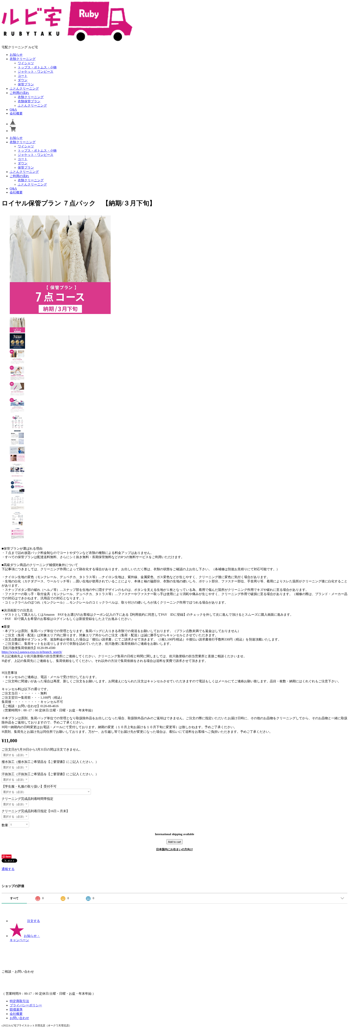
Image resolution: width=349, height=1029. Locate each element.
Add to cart (174, 842)
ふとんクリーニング (24, 88)
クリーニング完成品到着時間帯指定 (27, 798)
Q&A (13, 109)
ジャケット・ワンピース (35, 71)
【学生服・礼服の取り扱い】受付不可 (29, 786)
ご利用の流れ (19, 92)
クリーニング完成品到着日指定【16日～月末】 (35, 811)
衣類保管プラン (29, 101)
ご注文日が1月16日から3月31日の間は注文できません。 (42, 749)
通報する (8, 869)
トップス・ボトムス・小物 (37, 67)
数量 (5, 825)
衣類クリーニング (23, 59)
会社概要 (16, 113)
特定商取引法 (19, 1001)
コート (22, 76)
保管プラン (26, 84)
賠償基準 (16, 1009)
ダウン (22, 80)
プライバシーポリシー (26, 1005)
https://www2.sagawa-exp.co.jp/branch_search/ (32, 652)
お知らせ (16, 54)
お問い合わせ (19, 1018)
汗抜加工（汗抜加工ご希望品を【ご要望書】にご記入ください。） (50, 774)
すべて (14, 898)
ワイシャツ (26, 63)
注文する (33, 921)
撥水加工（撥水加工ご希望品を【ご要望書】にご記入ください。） (50, 761)
